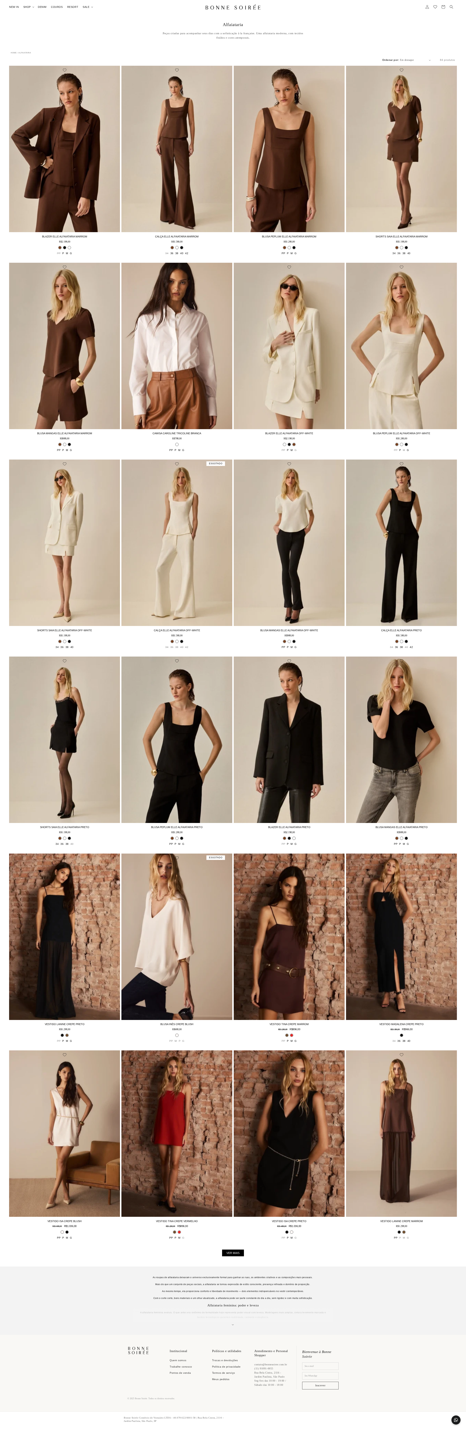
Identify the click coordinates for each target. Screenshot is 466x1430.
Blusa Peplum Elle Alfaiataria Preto (177, 827)
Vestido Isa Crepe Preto (289, 1221)
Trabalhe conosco (181, 1366)
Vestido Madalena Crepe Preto (401, 1024)
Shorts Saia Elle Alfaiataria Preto (64, 827)
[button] (28, 7)
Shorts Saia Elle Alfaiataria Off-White (64, 630)
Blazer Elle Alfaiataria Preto (289, 827)
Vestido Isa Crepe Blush (65, 1221)
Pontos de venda (180, 1372)
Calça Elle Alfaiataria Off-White (177, 630)
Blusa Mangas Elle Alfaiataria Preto (402, 827)
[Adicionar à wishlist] (64, 70)
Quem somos (178, 1360)
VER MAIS (233, 1252)
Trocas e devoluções (225, 1360)
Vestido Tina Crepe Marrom (289, 1024)
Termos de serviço (223, 1372)
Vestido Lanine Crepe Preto (64, 1024)
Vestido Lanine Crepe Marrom (401, 1221)
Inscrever (320, 1385)
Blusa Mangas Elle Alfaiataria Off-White (289, 630)
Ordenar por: (390, 59)
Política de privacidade (226, 1366)
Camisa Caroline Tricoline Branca (177, 433)
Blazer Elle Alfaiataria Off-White (289, 433)
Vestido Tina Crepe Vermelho (177, 1221)
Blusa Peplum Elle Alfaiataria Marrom (289, 236)
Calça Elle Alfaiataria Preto (401, 630)
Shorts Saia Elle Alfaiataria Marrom (402, 236)
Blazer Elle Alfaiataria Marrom (64, 236)
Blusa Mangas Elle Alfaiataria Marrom (64, 433)
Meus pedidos (221, 1379)
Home (14, 53)
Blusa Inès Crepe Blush (176, 1024)
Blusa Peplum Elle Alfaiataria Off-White (401, 433)
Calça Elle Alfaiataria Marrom (177, 236)
